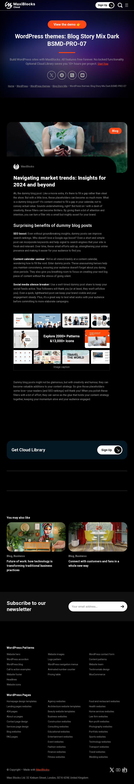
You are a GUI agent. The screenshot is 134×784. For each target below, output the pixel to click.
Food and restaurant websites (104, 701)
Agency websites (57, 701)
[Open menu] (126, 5)
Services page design (18, 726)
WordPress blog (15, 664)
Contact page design (17, 721)
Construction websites (59, 721)
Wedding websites (98, 757)
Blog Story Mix (60, 86)
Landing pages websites (19, 706)
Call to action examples (19, 669)
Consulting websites (58, 726)
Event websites (56, 741)
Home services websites (101, 711)
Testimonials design (99, 669)
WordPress (22, 86)
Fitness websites (56, 757)
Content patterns (98, 659)
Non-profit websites (99, 721)
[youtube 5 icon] (82, 75)
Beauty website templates (61, 711)
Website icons (14, 684)
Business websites (57, 716)
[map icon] (124, 769)
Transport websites (99, 747)
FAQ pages (12, 736)
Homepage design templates (22, 701)
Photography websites (100, 726)
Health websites (97, 706)
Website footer (14, 674)
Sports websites (97, 736)
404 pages (12, 711)
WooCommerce (97, 674)
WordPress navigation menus (63, 664)
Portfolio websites (98, 731)
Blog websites (14, 731)
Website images (56, 654)
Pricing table (54, 674)
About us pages (15, 716)
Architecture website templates (64, 706)
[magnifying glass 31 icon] (72, 75)
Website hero (13, 654)
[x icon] (51, 75)
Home (11, 86)
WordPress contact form (101, 654)
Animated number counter (61, 669)
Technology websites (100, 741)
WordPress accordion (18, 659)
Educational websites (59, 731)
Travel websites (97, 752)
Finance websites (57, 752)
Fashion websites (57, 747)
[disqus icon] (62, 75)
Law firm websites (98, 716)
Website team (96, 664)
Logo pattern (54, 659)
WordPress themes (40, 86)
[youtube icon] (118, 769)
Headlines (12, 679)
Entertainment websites (60, 736)
